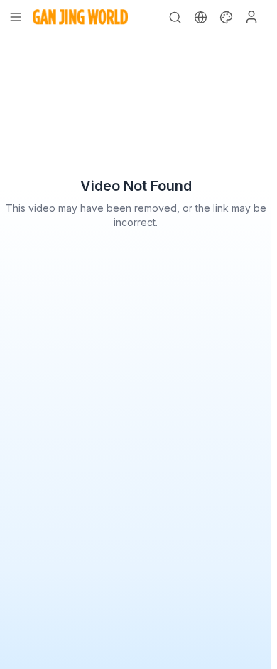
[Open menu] (15, 17)
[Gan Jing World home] (80, 17)
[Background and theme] (225, 17)
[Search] (174, 17)
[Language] (200, 17)
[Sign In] (251, 17)
